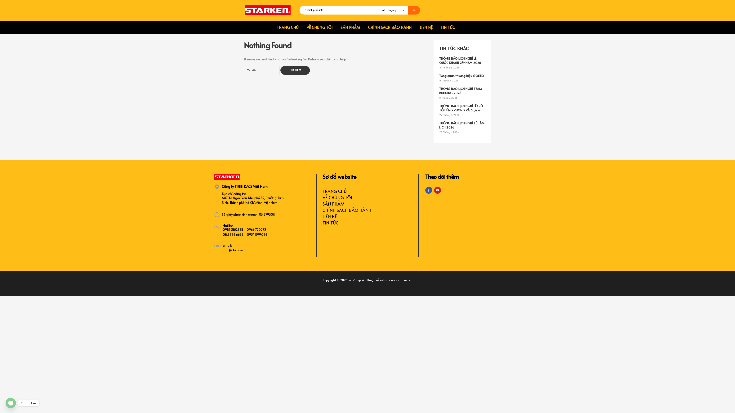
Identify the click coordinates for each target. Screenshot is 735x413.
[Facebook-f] (428, 190)
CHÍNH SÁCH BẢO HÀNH (347, 210)
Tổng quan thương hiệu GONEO (461, 75)
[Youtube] (437, 190)
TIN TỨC (331, 223)
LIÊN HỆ (330, 216)
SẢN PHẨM (334, 204)
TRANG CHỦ (335, 191)
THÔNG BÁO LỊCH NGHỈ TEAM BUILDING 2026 (460, 90)
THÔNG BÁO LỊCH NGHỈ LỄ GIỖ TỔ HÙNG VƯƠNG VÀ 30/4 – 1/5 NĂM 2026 (461, 108)
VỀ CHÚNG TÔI (337, 197)
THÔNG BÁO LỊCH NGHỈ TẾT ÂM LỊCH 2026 (461, 125)
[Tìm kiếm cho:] (262, 70)
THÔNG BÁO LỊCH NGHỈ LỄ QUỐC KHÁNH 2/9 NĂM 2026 (460, 60)
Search (414, 10)
